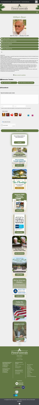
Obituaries (29, 371)
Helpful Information (30, 369)
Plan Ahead (29, 367)
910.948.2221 (5, 371)
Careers (28, 373)
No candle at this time (6, 121)
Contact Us (29, 375)
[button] (37, 12)
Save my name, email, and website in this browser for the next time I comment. (16, 108)
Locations (29, 365)
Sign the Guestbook (7, 43)
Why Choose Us (30, 364)
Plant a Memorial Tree (7, 48)
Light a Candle (6, 38)
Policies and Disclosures (31, 376)
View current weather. (20, 75)
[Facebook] (36, 2)
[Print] (2, 52)
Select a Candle (5, 111)
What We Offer (29, 368)
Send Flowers (6, 46)
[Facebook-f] (19, 403)
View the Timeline (7, 82)
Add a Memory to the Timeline (9, 41)
